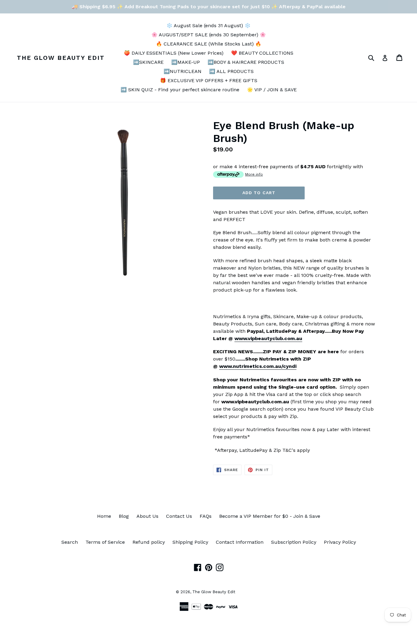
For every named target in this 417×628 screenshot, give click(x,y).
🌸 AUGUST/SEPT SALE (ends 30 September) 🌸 (208, 35)
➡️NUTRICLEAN (182, 71)
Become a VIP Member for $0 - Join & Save (269, 516)
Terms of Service (105, 542)
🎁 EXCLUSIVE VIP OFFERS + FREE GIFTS (208, 80)
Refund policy (148, 542)
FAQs (206, 516)
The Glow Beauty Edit (61, 57)
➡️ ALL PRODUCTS (231, 71)
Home (104, 516)
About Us (147, 516)
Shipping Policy (190, 542)
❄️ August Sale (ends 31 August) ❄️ (208, 25)
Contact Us (179, 516)
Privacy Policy (340, 542)
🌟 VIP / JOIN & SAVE (272, 90)
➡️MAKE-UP (185, 62)
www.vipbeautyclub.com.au (268, 338)
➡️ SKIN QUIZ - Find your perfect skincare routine (180, 90)
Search (69, 542)
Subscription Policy (293, 542)
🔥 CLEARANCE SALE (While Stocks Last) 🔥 (208, 44)
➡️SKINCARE (148, 62)
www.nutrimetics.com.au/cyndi (257, 366)
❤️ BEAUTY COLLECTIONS (262, 53)
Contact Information (239, 542)
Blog (124, 516)
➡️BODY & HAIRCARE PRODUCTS (246, 62)
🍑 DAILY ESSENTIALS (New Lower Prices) (173, 53)
